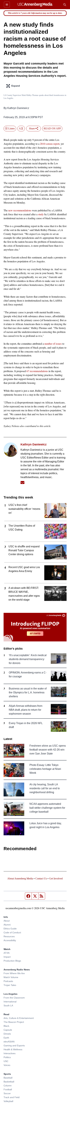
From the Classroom (14, 997)
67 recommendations (37, 371)
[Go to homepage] (35, 4)
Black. (7, 1026)
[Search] (64, 4)
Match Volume (11, 977)
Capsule (8, 1030)
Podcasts (8, 981)
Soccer (7, 1093)
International (10, 1001)
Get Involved (56, 878)
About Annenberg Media (20, 878)
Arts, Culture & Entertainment (19, 1018)
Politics (7, 1057)
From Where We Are (14, 973)
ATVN (6, 953)
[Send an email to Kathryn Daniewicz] (22, 483)
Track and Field (12, 1097)
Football (8, 1089)
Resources (9, 936)
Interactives (9, 1053)
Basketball (9, 1081)
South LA (8, 1005)
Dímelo (7, 1033)
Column (8, 1085)
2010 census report (49, 143)
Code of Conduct (12, 932)
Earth (6, 1037)
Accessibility (10, 940)
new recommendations (19, 210)
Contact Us (41, 878)
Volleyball (8, 1101)
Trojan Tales (10, 985)
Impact (7, 957)
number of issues (53, 343)
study (41, 214)
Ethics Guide (10, 928)
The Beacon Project (14, 1022)
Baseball (8, 1077)
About (7, 920)
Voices (7, 1065)
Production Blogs (12, 960)
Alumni (7, 924)
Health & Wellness (13, 1049)
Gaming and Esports (14, 1045)
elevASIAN (9, 1041)
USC (6, 1061)
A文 (21, 128)
